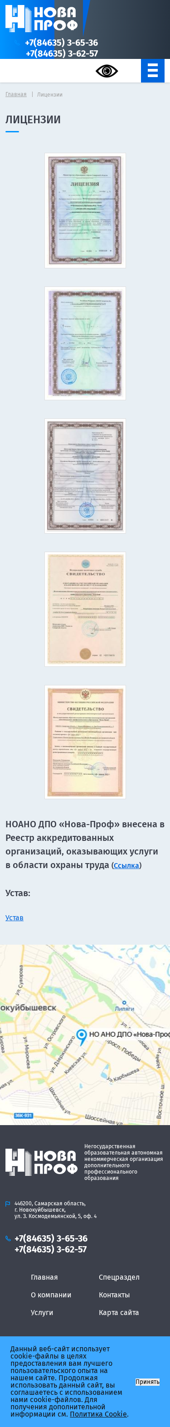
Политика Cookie (98, 1414)
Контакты (114, 1295)
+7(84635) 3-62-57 (62, 53)
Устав (14, 917)
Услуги (42, 1312)
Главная (44, 1277)
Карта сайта (119, 1312)
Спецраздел (119, 1277)
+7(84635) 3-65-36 (61, 42)
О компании (51, 1295)
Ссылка (126, 865)
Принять (148, 1382)
